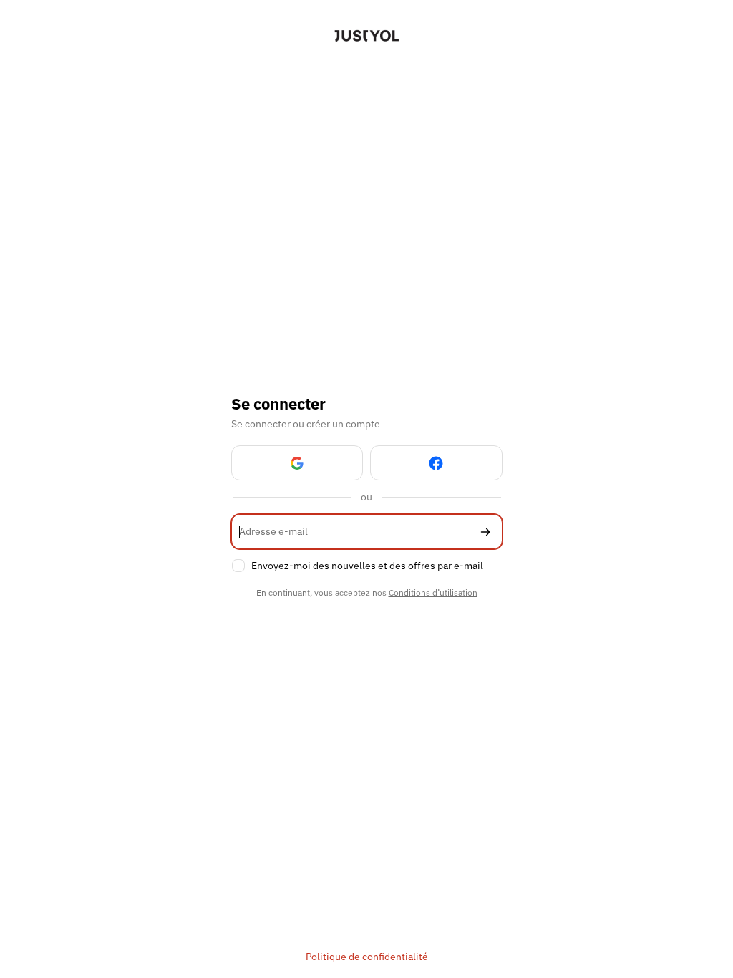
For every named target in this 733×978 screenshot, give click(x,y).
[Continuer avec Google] (297, 462)
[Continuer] (485, 531)
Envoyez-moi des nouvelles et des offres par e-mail (367, 565)
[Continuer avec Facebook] (436, 462)
